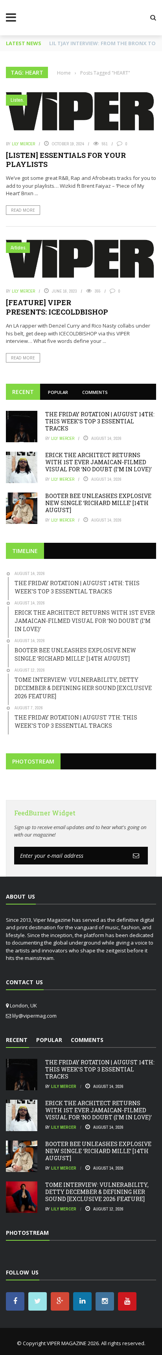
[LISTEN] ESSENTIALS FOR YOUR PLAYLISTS (66, 159)
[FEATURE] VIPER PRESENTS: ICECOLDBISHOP (57, 307)
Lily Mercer (23, 143)
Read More (23, 210)
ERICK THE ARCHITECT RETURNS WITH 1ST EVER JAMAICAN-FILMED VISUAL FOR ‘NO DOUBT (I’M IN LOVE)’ (98, 462)
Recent (23, 392)
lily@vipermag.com (34, 1015)
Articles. (19, 247)
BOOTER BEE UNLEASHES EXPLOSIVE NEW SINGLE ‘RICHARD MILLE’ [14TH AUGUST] (98, 503)
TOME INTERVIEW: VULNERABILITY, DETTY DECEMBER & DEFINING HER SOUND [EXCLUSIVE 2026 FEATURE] (97, 1192)
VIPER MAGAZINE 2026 (73, 1343)
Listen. (17, 100)
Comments (95, 392)
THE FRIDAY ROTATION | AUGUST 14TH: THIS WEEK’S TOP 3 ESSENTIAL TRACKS (100, 421)
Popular (58, 392)
